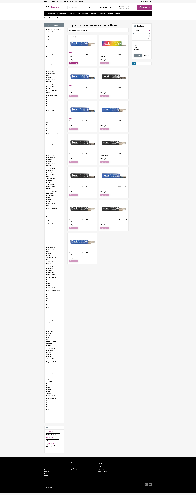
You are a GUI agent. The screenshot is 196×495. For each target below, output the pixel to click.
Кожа (47, 240)
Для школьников (50, 56)
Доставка (46, 468)
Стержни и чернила (50, 58)
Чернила (48, 97)
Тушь (47, 107)
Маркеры (48, 322)
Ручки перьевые (50, 99)
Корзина (73, 466)
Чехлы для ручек (50, 64)
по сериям (48, 345)
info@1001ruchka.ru (124, 6)
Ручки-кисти (49, 371)
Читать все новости (51, 450)
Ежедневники (49, 128)
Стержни (48, 326)
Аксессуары (49, 81)
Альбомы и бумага (50, 220)
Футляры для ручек (51, 257)
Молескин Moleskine (114, 13)
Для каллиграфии (50, 46)
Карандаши (93, 13)
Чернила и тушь (50, 212)
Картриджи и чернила (51, 90)
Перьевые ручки (62, 13)
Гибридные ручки (50, 54)
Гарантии (46, 469)
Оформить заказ (75, 468)
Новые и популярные (82, 30)
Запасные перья (50, 60)
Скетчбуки (48, 335)
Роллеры (85, 13)
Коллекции (48, 66)
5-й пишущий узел (50, 178)
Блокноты (48, 333)
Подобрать (138, 55)
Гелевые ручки (49, 172)
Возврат (46, 471)
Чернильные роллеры (51, 101)
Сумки (47, 339)
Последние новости (54, 427)
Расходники (102, 13)
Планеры (48, 404)
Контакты (46, 475)
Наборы (48, 52)
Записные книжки (50, 62)
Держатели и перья (51, 214)
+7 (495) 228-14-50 (105, 7)
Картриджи (49, 103)
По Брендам (51, 13)
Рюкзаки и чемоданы (51, 341)
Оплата (46, 466)
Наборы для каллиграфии (52, 216)
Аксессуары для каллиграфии (53, 218)
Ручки (47, 337)
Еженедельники (50, 402)
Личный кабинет (75, 469)
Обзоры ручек (47, 473)
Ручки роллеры (50, 159)
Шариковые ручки (74, 13)
